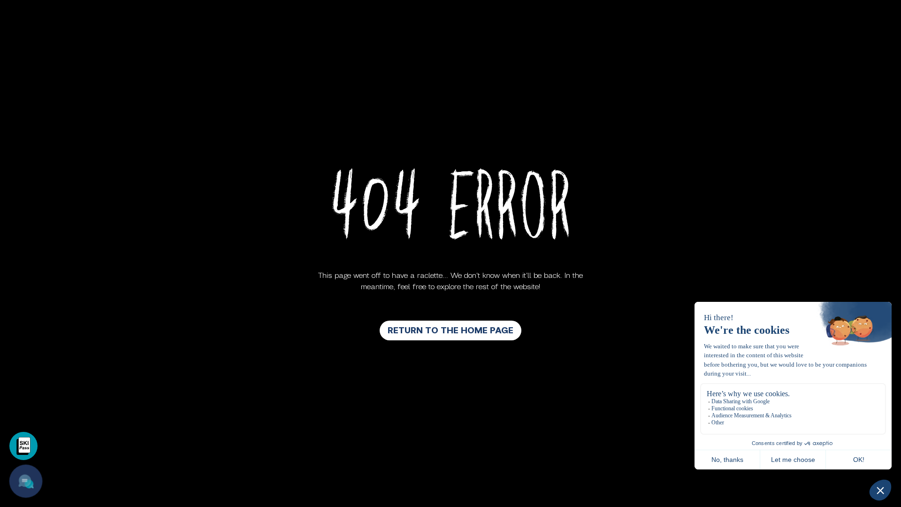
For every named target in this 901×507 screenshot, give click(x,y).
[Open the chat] (26, 481)
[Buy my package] (23, 446)
